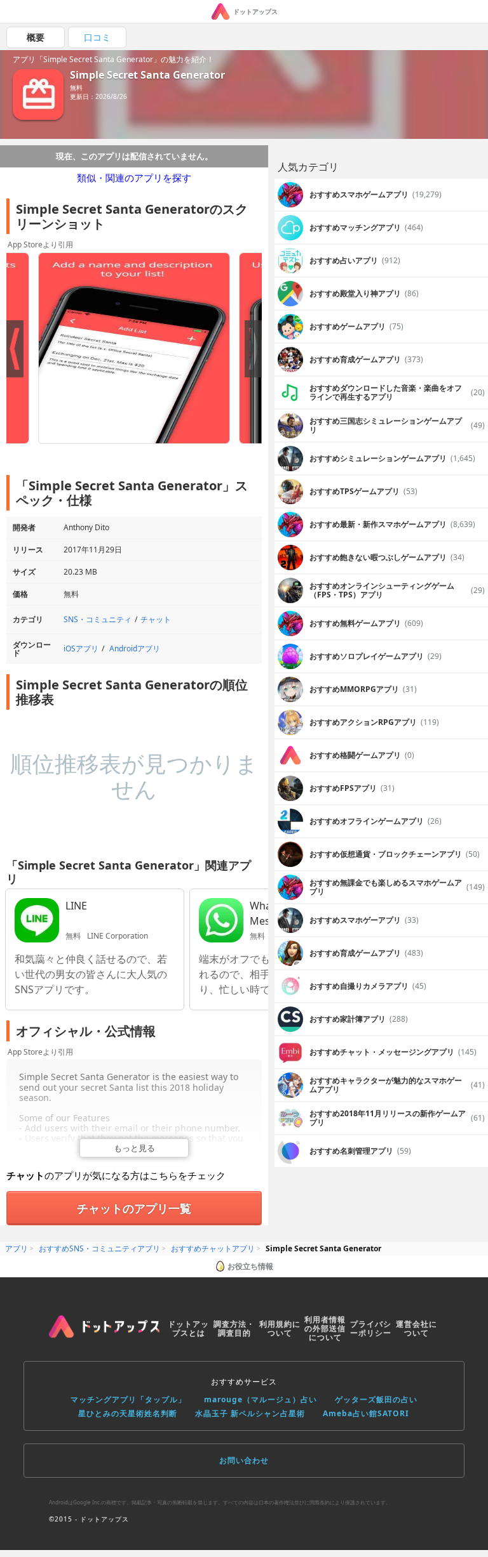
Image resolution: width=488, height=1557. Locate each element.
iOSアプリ (81, 648)
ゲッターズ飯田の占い (376, 1399)
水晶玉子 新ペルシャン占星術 (250, 1413)
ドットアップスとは (188, 1328)
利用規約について (280, 1328)
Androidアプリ (134, 648)
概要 (35, 37)
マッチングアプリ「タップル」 (128, 1399)
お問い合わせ (244, 1460)
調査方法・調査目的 (234, 1328)
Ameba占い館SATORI (366, 1413)
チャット (155, 619)
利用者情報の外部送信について (325, 1328)
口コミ (97, 37)
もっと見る (134, 1148)
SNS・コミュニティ (98, 619)
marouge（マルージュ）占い (260, 1399)
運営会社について (416, 1328)
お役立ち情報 (250, 1266)
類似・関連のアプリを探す (134, 177)
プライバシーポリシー (370, 1328)
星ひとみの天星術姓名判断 (127, 1413)
